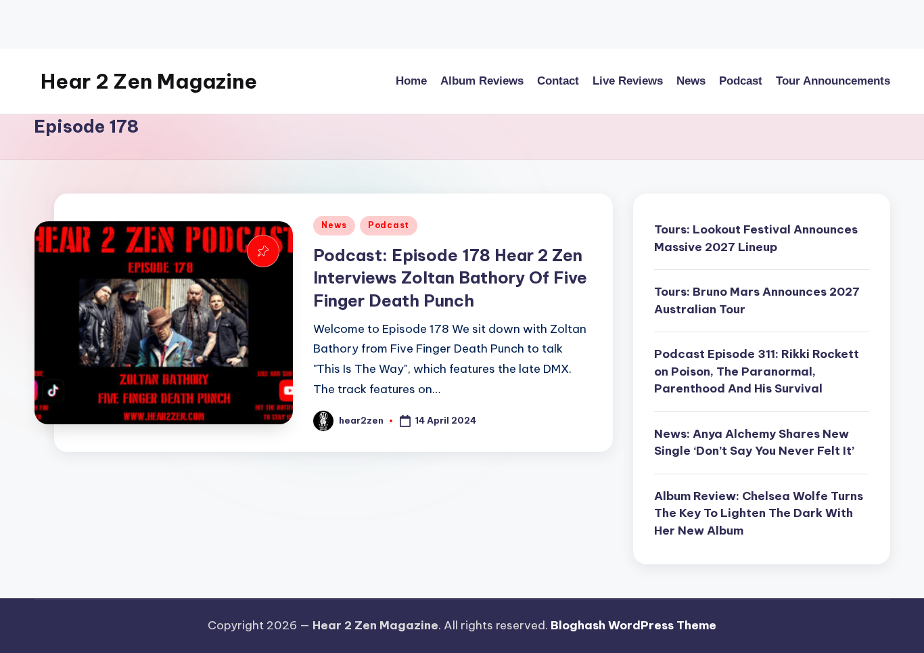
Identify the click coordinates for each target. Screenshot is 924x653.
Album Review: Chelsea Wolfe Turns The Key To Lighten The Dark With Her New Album (758, 513)
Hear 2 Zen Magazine (149, 81)
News (334, 225)
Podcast (388, 225)
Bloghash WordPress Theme (633, 625)
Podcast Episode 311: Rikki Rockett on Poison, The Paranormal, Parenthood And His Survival (756, 371)
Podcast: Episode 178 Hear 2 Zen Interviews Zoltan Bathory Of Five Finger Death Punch (450, 278)
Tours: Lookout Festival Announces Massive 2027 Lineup (756, 238)
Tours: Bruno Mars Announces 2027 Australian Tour (757, 300)
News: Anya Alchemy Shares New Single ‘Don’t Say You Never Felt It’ (754, 442)
